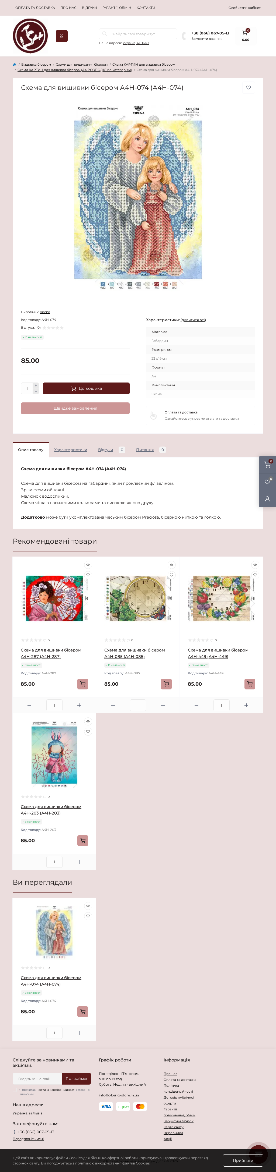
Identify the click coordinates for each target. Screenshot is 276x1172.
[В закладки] (248, 88)
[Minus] (36, 391)
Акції (168, 1139)
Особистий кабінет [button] (245, 8)
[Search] (105, 34)
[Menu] (62, 36)
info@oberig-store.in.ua (119, 1095)
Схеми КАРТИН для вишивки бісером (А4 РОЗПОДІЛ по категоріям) (75, 70)
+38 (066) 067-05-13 (210, 33)
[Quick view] (88, 565)
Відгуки (89, 8)
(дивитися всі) (193, 320)
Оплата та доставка (35, 8)
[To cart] (82, 684)
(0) (38, 328)
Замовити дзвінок (207, 39)
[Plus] (36, 385)
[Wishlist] (88, 575)
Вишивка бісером (36, 64)
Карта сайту (174, 1127)
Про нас (68, 8)
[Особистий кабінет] (267, 498)
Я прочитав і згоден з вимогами (54, 1092)
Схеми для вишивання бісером (82, 64)
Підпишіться (76, 1079)
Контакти (146, 8)
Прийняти (243, 1160)
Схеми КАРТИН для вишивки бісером (143, 64)
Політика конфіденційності (55, 1090)
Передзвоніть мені (28, 1139)
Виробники (173, 1133)
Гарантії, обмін (116, 8)
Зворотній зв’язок (179, 1121)
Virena (45, 312)
